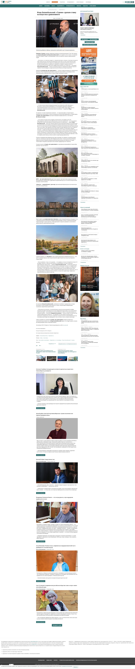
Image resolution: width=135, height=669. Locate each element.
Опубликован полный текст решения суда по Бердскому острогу (89, 161)
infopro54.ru (34, 644)
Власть (85, 120)
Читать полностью (40, 408)
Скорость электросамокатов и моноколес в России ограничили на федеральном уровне (89, 95)
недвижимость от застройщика (55, 340)
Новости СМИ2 (39, 355)
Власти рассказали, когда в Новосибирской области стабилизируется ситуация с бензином (90, 154)
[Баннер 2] (51, 358)
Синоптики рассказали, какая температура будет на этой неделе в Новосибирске (67, 352)
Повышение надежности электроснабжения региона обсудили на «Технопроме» (89, 228)
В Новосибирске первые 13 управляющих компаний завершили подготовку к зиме (89, 173)
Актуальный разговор (52, 9)
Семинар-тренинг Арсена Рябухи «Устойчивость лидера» (87, 251)
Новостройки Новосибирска (89, 44)
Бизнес (82, 113)
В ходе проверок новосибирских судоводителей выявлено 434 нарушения (89, 198)
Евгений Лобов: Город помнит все (45, 459)
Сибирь (41, 337)
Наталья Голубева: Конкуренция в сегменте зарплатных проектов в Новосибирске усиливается (87, 28)
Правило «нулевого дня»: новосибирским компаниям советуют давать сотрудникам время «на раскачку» (90, 329)
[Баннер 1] (41, 358)
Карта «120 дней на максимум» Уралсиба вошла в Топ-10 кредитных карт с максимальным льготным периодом (89, 215)
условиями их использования (67, 666)
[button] (123, 2)
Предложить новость (62, 343)
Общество (83, 126)
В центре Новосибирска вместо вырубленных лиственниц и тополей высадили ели (88, 140)
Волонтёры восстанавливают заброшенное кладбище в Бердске (88, 128)
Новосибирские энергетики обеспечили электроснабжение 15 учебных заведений (89, 210)
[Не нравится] (39, 345)
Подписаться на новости (72, 343)
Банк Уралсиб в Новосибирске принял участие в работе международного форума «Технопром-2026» (89, 222)
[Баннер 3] (62, 358)
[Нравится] (36, 345)
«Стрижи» (73, 340)
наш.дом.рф (65, 325)
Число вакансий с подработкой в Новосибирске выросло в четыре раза (89, 185)
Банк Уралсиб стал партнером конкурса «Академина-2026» (89, 235)
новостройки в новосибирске (44, 340)
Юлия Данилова (42, 549)
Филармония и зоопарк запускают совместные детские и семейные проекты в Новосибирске (89, 108)
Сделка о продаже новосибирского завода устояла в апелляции (90, 191)
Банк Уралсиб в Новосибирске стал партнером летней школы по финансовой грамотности (89, 241)
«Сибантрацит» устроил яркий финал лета (90, 88)
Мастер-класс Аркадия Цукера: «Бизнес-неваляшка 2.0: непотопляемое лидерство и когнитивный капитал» (90, 257)
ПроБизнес (86, 340)
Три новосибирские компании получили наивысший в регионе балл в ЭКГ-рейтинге (90, 336)
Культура (82, 106)
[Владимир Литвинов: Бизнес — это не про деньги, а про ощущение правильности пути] (57, 512)
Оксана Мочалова (42, 461)
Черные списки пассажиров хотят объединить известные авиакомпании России (46, 352)
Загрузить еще (57, 625)
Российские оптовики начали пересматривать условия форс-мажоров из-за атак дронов (89, 342)
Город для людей (90, 42)
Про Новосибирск (94, 39)
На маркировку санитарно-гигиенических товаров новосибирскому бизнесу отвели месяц (89, 322)
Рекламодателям (130, 3)
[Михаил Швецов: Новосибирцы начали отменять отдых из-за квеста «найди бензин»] (89, 279)
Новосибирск (45, 337)
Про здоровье (85, 39)
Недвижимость (62, 9)
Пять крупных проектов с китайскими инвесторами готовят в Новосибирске (89, 122)
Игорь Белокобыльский (66, 340)
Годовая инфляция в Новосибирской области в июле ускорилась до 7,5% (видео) (88, 115)
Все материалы (83, 202)
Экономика (86, 113)
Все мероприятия (83, 262)
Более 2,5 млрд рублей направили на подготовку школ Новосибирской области (90, 148)
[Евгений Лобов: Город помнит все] (57, 472)
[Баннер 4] (73, 358)
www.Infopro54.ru (34, 641)
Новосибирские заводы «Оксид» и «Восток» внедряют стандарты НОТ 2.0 (89, 134)
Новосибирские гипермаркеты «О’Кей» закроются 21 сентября (89, 179)
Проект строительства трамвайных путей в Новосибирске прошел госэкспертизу (89, 167)
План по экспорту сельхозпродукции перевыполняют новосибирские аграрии (89, 102)
